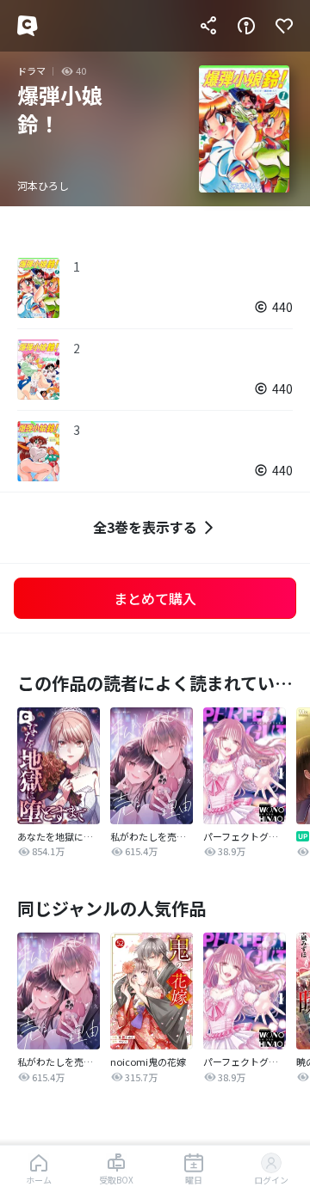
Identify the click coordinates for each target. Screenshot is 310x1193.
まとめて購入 (155, 598)
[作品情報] (246, 26)
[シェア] (208, 26)
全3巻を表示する (145, 527)
